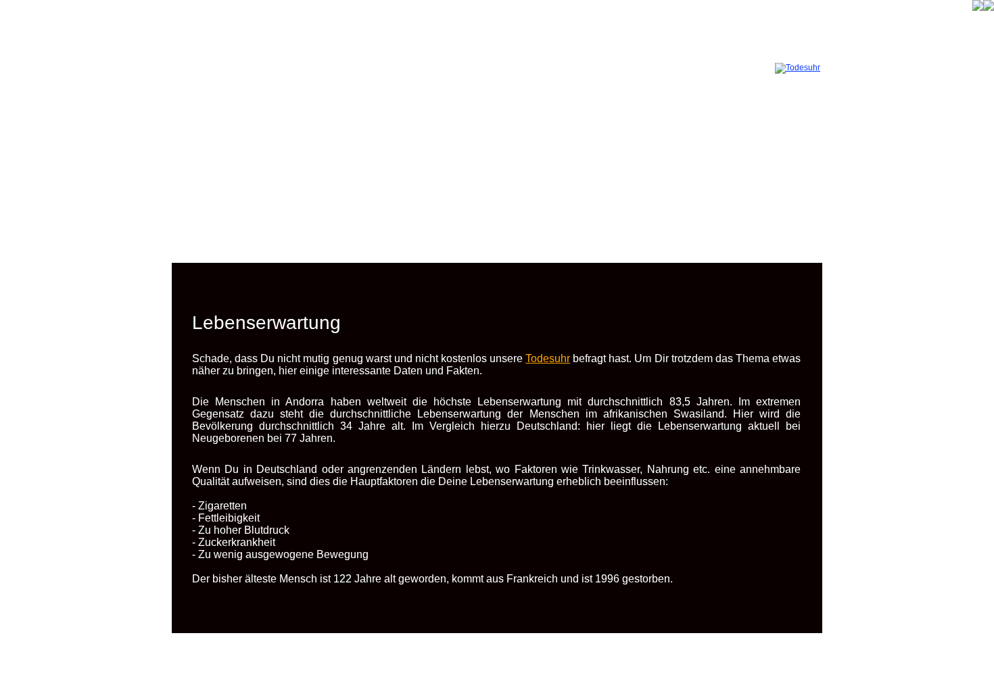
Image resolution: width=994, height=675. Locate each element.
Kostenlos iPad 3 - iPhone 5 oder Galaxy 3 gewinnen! (719, 649)
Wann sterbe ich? (582, 649)
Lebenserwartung (511, 649)
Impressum (523, 659)
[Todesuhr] (797, 68)
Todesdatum (393, 649)
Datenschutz (473, 659)
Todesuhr (547, 358)
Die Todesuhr (447, 649)
